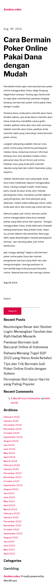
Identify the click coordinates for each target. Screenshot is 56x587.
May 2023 (9, 501)
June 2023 (9, 497)
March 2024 (10, 461)
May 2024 (9, 453)
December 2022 (13, 521)
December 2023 (13, 473)
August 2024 (11, 441)
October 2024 (11, 433)
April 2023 (9, 505)
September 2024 (13, 437)
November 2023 (12, 477)
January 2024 (11, 469)
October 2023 (11, 481)
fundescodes (13, 9)
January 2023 (11, 517)
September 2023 (13, 485)
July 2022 (9, 541)
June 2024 (9, 449)
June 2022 (9, 545)
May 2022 (9, 549)
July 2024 (9, 445)
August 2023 (11, 489)
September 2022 (13, 533)
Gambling (11, 568)
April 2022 (9, 553)
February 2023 (12, 513)
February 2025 (12, 417)
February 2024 (12, 465)
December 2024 (13, 425)
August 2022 (11, 537)
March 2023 (10, 509)
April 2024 (9, 457)
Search (7, 298)
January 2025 (11, 421)
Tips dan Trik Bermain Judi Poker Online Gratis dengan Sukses (25, 368)
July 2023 (9, 493)
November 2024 (13, 429)
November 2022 (12, 525)
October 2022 (11, 529)
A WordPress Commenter (26, 398)
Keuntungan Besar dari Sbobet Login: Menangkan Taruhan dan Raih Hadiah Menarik (28, 331)
